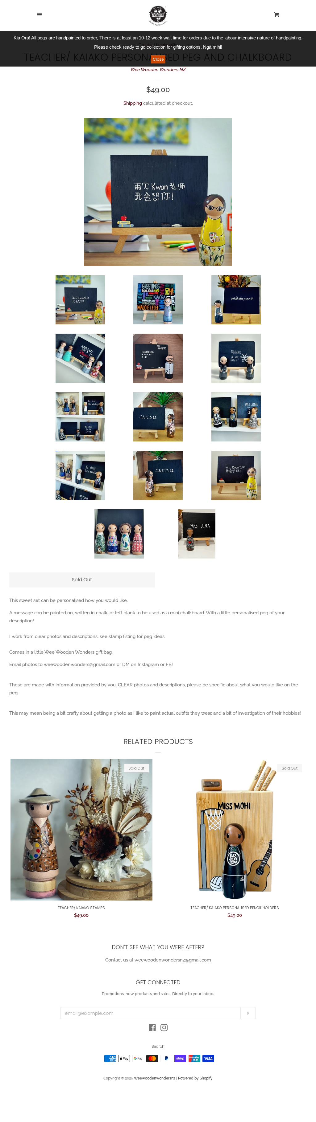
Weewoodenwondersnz (154, 1078)
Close (158, 59)
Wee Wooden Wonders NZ (158, 69)
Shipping (132, 103)
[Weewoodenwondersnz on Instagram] (164, 1029)
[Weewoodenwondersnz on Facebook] (152, 1029)
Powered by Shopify (195, 1078)
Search (158, 1046)
